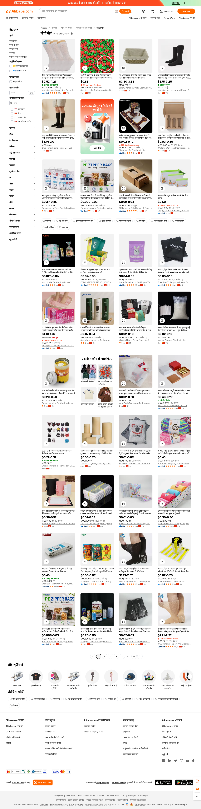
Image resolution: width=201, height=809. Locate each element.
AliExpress (58, 795)
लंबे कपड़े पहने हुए (39, 699)
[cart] (153, 11)
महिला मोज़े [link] (100, 28)
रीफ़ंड (125, 743)
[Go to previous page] (92, 656)
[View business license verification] (127, 804)
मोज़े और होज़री (66, 28)
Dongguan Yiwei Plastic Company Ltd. (97, 581)
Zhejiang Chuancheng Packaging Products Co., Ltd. (97, 523)
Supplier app (102, 782)
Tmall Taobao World (86, 795)
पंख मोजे (48, 221)
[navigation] (22, 342)
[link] (197, 781)
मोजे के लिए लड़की (125, 221)
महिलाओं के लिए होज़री (84, 28)
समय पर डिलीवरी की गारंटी (54, 737)
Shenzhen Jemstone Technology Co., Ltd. (97, 340)
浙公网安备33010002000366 (148, 804)
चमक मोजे (56, 699)
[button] (116, 11)
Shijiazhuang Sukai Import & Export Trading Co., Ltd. (135, 208)
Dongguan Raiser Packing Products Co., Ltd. (174, 210)
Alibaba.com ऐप (119, 782)
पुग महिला (142, 221)
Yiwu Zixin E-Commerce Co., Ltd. (172, 405)
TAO (123, 795)
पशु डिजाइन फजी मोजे (75, 699)
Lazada (100, 795)
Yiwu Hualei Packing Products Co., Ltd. (58, 282)
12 (134, 656)
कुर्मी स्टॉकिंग (49, 227)
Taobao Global (112, 795)
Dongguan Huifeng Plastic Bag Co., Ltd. (58, 208)
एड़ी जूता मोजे (63, 221)
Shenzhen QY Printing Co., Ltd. (133, 150)
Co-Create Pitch (13, 732)
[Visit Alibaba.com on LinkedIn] (169, 760)
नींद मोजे (15, 705)
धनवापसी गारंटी (50, 732)
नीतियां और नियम (51, 754)
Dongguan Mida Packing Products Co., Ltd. (58, 403)
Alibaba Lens (18, 782)
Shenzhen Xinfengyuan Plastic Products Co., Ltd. (174, 282)
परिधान (54, 28)
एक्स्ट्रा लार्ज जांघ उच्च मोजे (84, 221)
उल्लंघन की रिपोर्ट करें (130, 754)
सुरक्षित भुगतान (50, 726)
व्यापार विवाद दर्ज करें (130, 737)
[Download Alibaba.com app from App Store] (163, 782)
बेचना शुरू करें (167, 732)
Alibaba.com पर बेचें (170, 726)
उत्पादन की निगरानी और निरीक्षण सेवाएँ (58, 748)
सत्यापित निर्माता (89, 726)
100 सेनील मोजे (144, 699)
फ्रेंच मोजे (128, 699)
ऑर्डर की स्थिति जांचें (169, 737)
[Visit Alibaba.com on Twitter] (175, 760)
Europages (143, 795)
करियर (8, 743)
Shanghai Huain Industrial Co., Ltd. (57, 584)
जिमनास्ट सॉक (95, 699)
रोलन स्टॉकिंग (179, 221)
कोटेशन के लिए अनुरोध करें (93, 732)
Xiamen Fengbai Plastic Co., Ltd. (172, 340)
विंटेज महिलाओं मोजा (160, 221)
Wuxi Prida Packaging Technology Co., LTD (135, 403)
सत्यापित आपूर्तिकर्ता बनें (170, 743)
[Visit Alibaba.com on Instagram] (181, 760)
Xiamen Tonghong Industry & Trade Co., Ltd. (97, 463)
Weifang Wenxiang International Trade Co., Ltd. (174, 148)
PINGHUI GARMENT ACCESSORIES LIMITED (135, 463)
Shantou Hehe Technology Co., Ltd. (96, 90)
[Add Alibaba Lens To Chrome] (43, 782)
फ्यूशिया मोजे (112, 699)
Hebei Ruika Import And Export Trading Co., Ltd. (135, 282)
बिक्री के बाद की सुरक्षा (53, 743)
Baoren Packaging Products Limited (58, 523)
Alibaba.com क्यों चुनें (14, 726)
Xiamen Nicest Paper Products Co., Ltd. (135, 340)
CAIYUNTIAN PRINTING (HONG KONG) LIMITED (97, 282)
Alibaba (44, 28)
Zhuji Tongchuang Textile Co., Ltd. (57, 148)
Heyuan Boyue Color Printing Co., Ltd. (135, 523)
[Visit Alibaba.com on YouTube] (187, 760)
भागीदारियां (166, 748)
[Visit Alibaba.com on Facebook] (164, 760)
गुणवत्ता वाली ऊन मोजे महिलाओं (168, 699)
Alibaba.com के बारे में (15, 720)
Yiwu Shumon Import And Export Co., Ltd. (174, 90)
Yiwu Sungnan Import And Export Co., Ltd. (58, 90)
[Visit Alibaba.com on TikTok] (193, 760)
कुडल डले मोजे (106, 221)
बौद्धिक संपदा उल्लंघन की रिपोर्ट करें (135, 748)
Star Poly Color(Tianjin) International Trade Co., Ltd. (174, 463)
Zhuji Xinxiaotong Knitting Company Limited (174, 523)
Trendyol (132, 795)
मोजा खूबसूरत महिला (19, 699)
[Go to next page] (140, 656)
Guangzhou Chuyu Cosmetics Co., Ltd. (58, 345)
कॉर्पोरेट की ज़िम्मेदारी (13, 737)
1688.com (70, 795)
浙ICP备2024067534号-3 (175, 804)
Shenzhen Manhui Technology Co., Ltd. (58, 466)
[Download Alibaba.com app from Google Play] (185, 782)
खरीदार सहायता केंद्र (130, 726)
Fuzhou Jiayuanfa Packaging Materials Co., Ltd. (97, 208)
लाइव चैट (126, 732)
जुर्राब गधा (65, 227)
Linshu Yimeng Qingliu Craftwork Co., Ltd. (135, 88)
